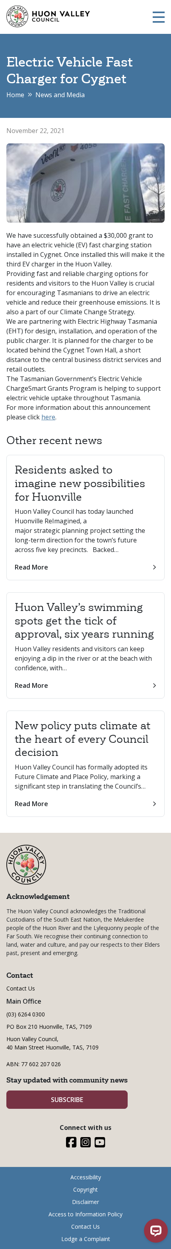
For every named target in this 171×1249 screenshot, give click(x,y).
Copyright (85, 1189)
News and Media (60, 94)
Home (15, 94)
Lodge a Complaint (85, 1239)
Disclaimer (85, 1202)
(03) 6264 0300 (25, 1014)
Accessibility (85, 1177)
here (48, 417)
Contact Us (20, 988)
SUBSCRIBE (67, 1099)
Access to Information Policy (85, 1214)
